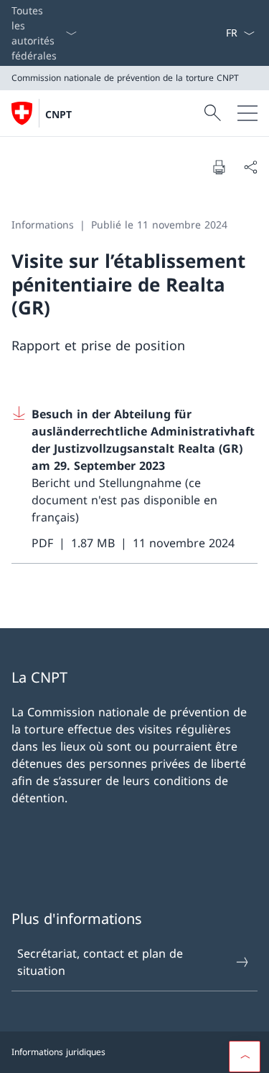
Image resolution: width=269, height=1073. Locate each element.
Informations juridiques (58, 1052)
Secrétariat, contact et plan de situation (100, 962)
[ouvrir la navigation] (247, 113)
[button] (244, 1056)
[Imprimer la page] (219, 167)
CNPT (58, 114)
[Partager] (250, 167)
